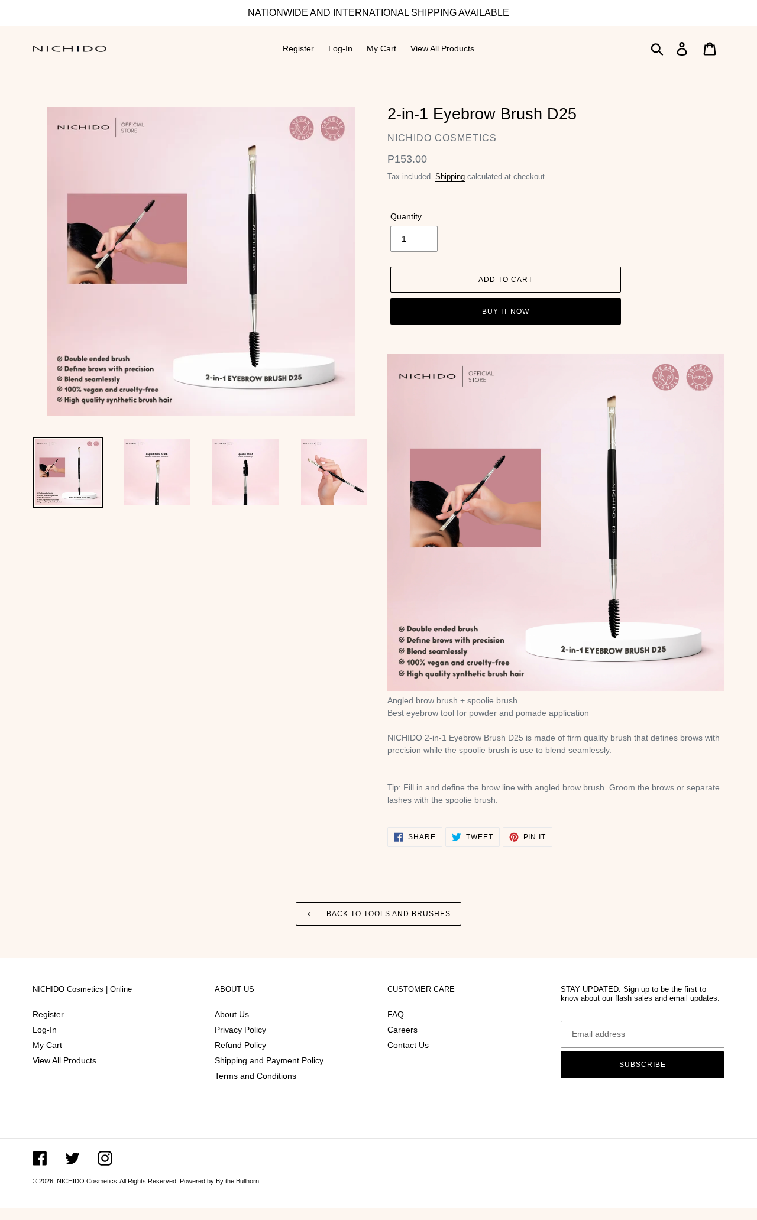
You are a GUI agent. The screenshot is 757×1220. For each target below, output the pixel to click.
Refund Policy (240, 1045)
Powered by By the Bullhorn (219, 1181)
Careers (402, 1029)
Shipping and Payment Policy (270, 1060)
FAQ (395, 1014)
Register (48, 1014)
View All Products (64, 1060)
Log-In (45, 1029)
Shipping (450, 176)
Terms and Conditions (255, 1076)
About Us (232, 1014)
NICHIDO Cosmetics (87, 1181)
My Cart (47, 1045)
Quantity (406, 216)
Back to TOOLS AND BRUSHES (388, 914)
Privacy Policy (240, 1029)
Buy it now (505, 311)
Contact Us (408, 1045)
